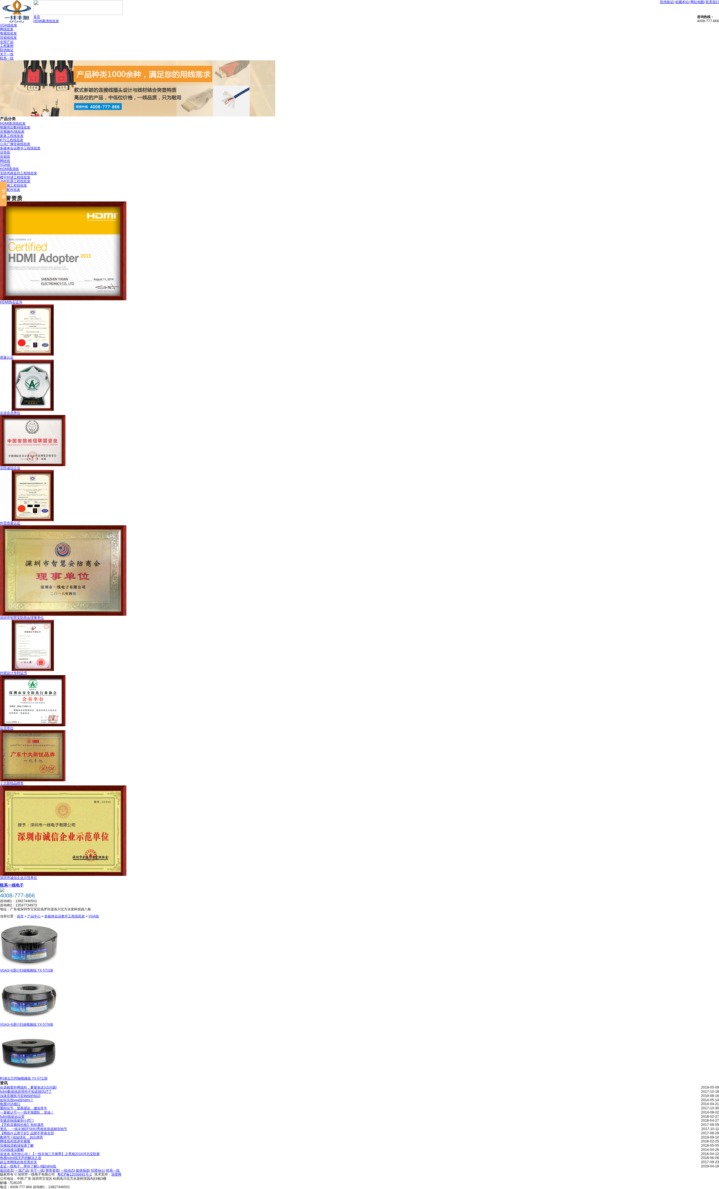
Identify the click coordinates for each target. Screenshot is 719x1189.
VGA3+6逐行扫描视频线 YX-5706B (26, 1025)
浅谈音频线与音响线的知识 (20, 1096)
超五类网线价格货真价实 (18, 1162)
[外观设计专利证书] (32, 670)
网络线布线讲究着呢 (15, 1141)
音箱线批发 (8, 38)
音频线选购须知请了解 (17, 1145)
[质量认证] (32, 354)
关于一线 (6, 54)
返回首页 (6, 1170)
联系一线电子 (12, 885)
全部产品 (6, 42)
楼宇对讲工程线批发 (15, 177)
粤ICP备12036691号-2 (74, 1174)
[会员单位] (32, 725)
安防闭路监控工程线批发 (18, 173)
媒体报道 (82, 1170)
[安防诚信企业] (32, 465)
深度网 (116, 1174)
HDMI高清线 (9, 169)
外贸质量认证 (10, 523)
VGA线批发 (8, 25)
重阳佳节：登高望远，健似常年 (23, 1108)
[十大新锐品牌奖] (32, 780)
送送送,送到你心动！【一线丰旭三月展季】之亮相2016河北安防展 (50, 1154)
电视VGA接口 (10, 1104)
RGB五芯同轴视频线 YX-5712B (23, 1078)
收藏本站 (682, 2)
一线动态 (67, 1170)
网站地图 (697, 2)
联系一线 (6, 58)
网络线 (5, 161)
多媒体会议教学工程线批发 (20, 148)
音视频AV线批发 (12, 132)
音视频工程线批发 (13, 185)
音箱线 (5, 157)
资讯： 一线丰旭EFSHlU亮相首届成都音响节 (33, 1129)
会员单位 (6, 728)
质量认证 (6, 357)
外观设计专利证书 (13, 673)
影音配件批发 (10, 190)
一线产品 (22, 1170)
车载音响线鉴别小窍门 (17, 1120)
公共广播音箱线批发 (15, 144)
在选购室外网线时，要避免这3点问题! (28, 1087)
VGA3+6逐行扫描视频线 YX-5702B (26, 970)
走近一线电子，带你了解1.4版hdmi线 (28, 1166)
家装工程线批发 (12, 136)
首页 (36, 17)
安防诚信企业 (10, 468)
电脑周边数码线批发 (15, 127)
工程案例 (6, 46)
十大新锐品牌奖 (12, 783)
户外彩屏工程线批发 (15, 181)
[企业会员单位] (32, 410)
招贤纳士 (97, 1170)
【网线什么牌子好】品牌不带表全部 (27, 1133)
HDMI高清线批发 (46, 21)
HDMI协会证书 (11, 302)
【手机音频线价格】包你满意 (22, 1125)
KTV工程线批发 (11, 140)
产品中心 (34, 916)
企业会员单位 (10, 413)
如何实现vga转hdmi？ (16, 1100)
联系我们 (712, 2)
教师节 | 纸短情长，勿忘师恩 (21, 1137)
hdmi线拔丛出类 (12, 1117)
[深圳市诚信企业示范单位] (63, 875)
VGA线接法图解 (12, 1150)
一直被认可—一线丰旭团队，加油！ (27, 1112)
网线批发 (6, 29)
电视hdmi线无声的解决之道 (20, 1158)
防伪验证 (667, 2)
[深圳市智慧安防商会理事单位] (63, 615)
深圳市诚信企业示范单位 (18, 878)
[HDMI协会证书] (63, 299)
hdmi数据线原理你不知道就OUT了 (26, 1092)
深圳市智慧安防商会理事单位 (22, 618)
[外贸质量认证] (32, 520)
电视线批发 (8, 33)
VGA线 (5, 165)
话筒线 (5, 152)
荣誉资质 (52, 1170)
